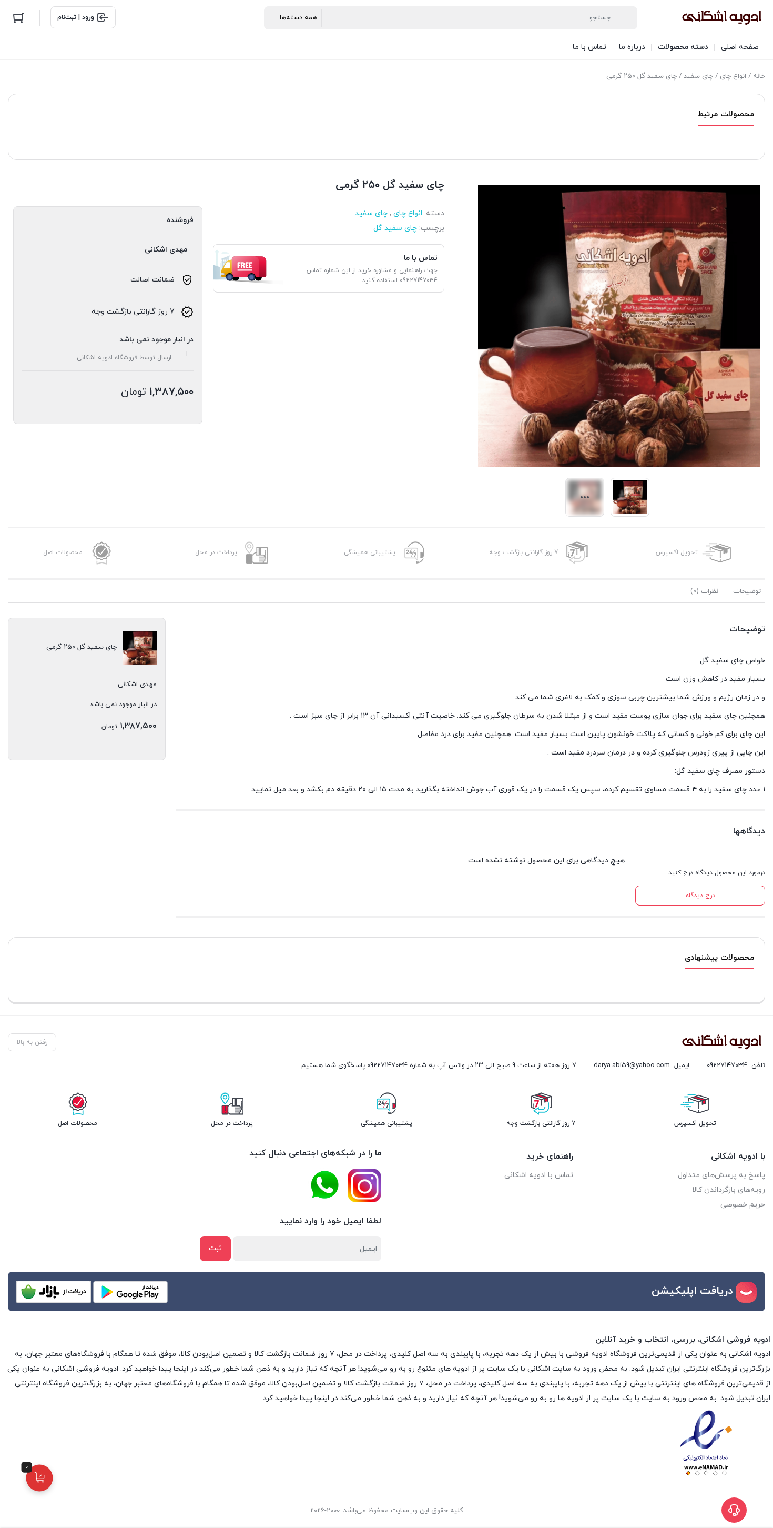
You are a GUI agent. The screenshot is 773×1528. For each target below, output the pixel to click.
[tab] (747, 591)
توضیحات (747, 591)
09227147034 (727, 1065)
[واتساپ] (324, 1185)
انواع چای (733, 76)
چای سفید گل (395, 228)
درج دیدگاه (700, 895)
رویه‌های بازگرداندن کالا (728, 1190)
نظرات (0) (704, 591)
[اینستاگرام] (364, 1185)
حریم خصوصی (742, 1205)
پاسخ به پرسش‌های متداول (721, 1175)
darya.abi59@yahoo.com (632, 1065)
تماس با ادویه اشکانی (538, 1175)
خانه (759, 76)
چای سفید (698, 76)
